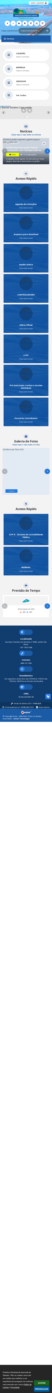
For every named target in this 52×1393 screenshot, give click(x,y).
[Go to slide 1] (25, 117)
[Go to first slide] (48, 112)
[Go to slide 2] (27, 117)
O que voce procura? (9, 30)
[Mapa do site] (36, 23)
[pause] (29, 110)
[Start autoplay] (23, 110)
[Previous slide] (3, 112)
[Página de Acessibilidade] (42, 23)
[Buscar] (47, 30)
